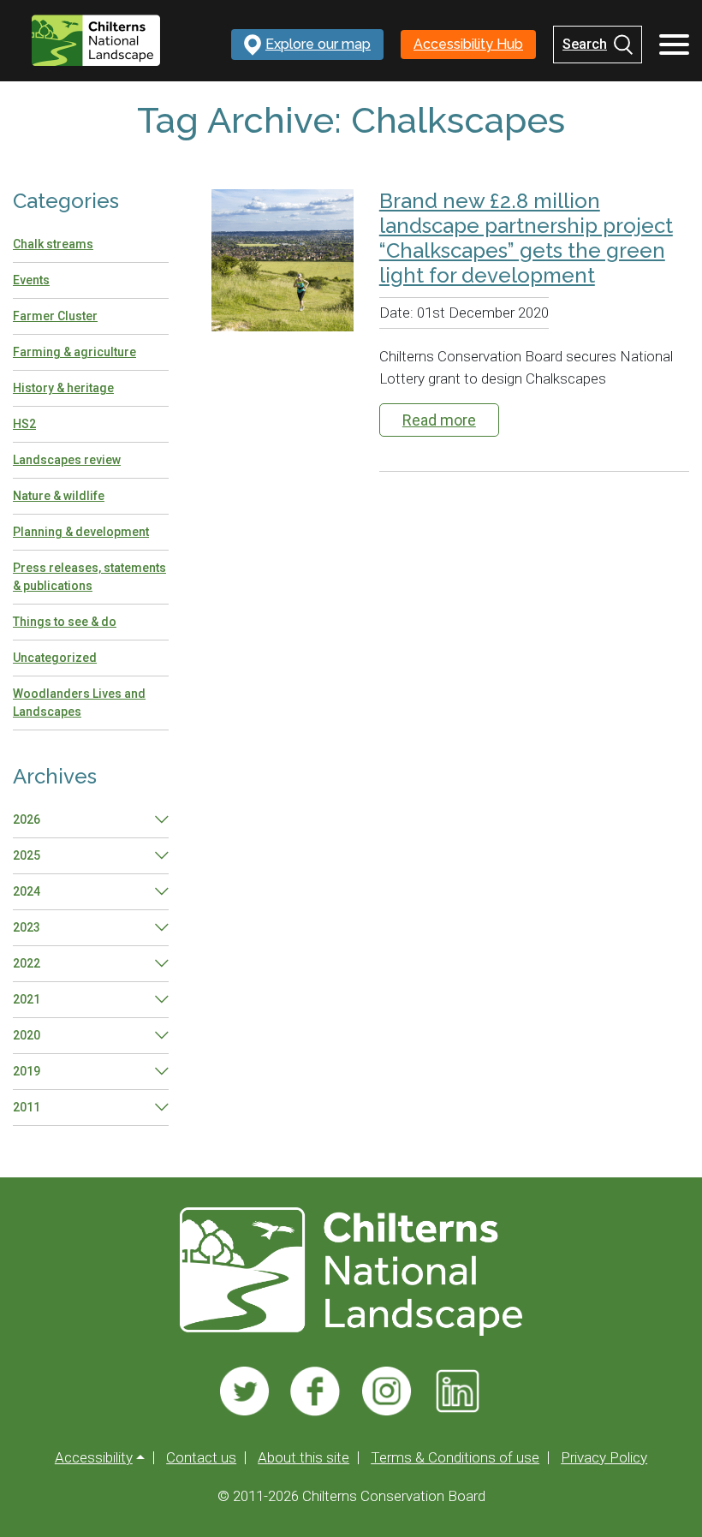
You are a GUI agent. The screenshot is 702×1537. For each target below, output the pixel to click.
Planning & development (81, 532)
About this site (303, 1457)
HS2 (24, 424)
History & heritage (63, 388)
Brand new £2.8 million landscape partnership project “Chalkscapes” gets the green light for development (526, 238)
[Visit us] (244, 1391)
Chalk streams (53, 244)
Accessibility (94, 1457)
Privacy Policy (604, 1457)
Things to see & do (64, 622)
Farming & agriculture (74, 352)
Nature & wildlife (58, 496)
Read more (439, 420)
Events (31, 280)
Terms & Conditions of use (455, 1457)
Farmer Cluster (55, 316)
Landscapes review (67, 460)
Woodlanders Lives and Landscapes (79, 702)
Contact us (201, 1457)
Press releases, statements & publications (89, 577)
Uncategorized (55, 657)
